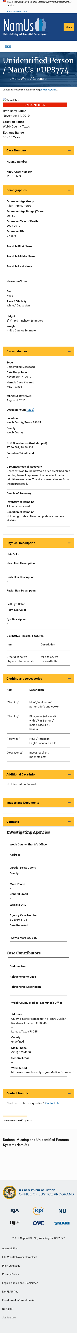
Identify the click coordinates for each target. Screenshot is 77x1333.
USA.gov (7, 1309)
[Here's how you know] (38, 6)
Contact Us (52, 1103)
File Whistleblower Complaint (19, 1257)
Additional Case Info (20, 774)
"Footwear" (13, 738)
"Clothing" (13, 702)
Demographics (16, 190)
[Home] (25, 27)
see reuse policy (48, 89)
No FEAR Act (10, 1291)
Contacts (12, 822)
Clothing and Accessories (24, 678)
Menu (69, 27)
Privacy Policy (10, 1274)
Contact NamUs (17, 1093)
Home (8, 46)
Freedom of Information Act (18, 1300)
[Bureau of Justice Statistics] (38, 1213)
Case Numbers (16, 150)
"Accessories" (15, 752)
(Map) (30, 409)
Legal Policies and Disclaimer (20, 1283)
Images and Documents (22, 802)
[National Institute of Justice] (62, 1209)
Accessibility (10, 1248)
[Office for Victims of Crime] (38, 1223)
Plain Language (11, 1265)
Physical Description (20, 543)
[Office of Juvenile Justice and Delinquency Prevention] (14, 1224)
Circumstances (16, 351)
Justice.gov (9, 1317)
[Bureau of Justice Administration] (15, 1209)
